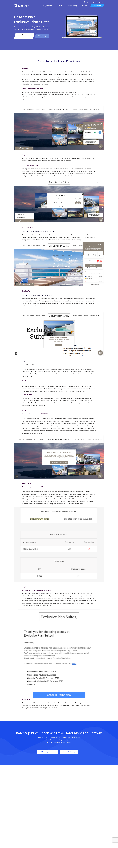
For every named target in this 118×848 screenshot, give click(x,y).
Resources (84, 6)
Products (59, 6)
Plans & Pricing (72, 6)
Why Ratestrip (47, 6)
